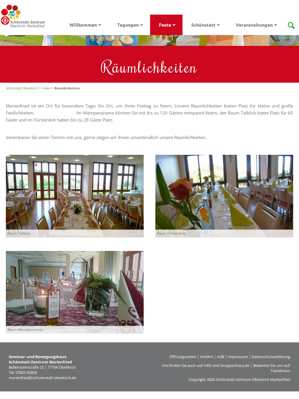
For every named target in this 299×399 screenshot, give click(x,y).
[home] (23, 16)
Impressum (238, 356)
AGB (220, 356)
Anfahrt (206, 356)
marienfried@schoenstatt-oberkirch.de (42, 377)
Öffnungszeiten (182, 356)
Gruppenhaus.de (234, 365)
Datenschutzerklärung (271, 356)
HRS (207, 365)
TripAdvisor (280, 370)
